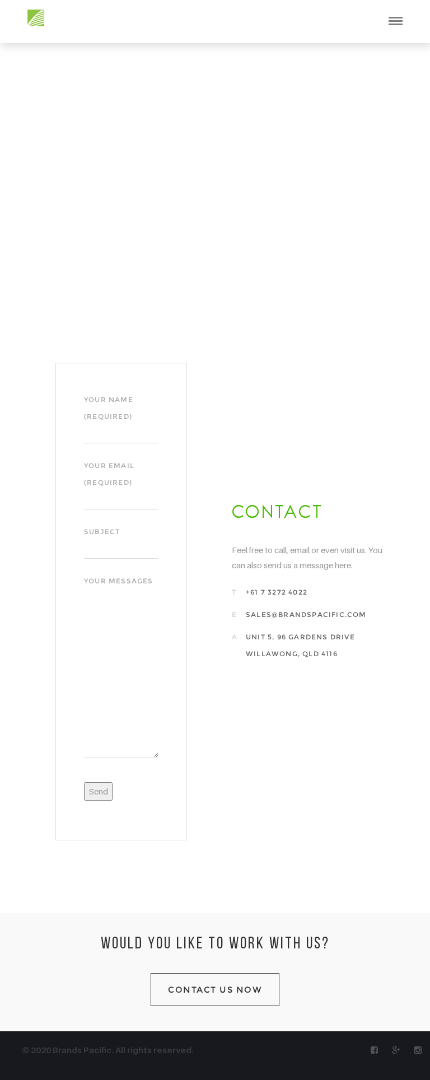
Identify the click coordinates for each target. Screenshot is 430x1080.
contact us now (215, 989)
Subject (102, 531)
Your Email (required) (109, 474)
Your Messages (118, 581)
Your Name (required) (108, 407)
